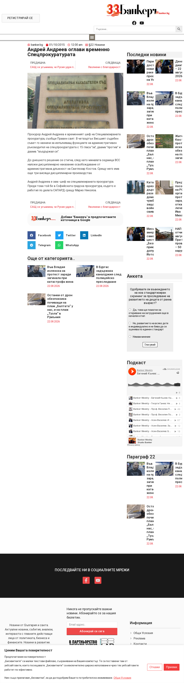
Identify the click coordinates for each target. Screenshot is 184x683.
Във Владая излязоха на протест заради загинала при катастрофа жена (60, 274)
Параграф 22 (141, 456)
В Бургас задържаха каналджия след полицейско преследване (108, 274)
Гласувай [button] (150, 344)
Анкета (135, 276)
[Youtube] (142, 23)
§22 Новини (97, 44)
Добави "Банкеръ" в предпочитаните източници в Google (88, 218)
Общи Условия (122, 677)
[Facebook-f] (86, 580)
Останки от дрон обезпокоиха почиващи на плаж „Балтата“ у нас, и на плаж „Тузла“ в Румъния (60, 306)
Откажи (155, 667)
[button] (92, 37)
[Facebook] (134, 23)
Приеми (171, 667)
